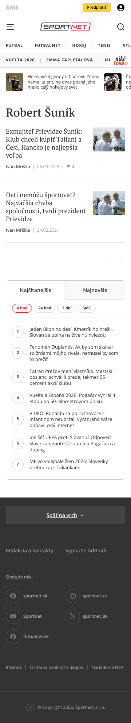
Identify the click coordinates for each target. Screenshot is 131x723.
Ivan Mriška (18, 167)
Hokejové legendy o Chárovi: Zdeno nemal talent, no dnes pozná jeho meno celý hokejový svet (63, 82)
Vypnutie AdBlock (86, 550)
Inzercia (13, 667)
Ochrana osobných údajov (56, 667)
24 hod (44, 308)
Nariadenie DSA (107, 667)
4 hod (22, 308)
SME (86, 308)
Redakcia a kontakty (29, 550)
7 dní (67, 308)
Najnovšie (95, 290)
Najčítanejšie (35, 290)
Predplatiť (96, 7)
